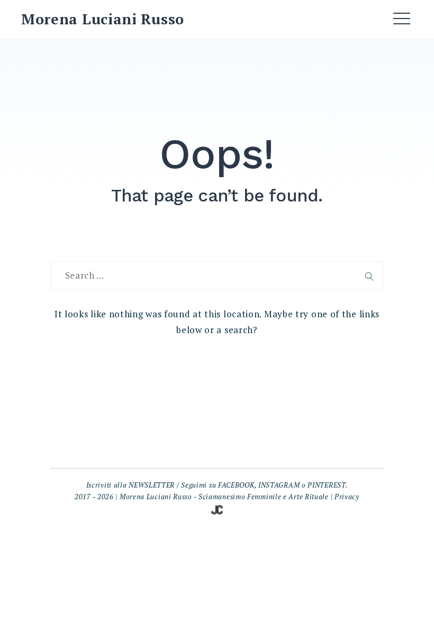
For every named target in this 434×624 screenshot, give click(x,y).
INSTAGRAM (279, 485)
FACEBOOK (236, 485)
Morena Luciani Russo (102, 19)
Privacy (346, 496)
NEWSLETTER (152, 485)
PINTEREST (326, 485)
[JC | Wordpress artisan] (217, 508)
